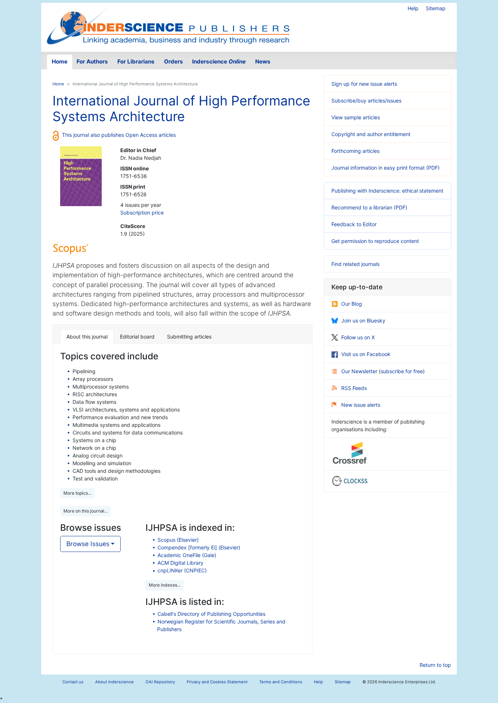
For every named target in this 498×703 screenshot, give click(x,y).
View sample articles (355, 117)
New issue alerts (360, 405)
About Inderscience (114, 681)
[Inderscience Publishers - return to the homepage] (168, 24)
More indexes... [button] (164, 585)
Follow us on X (358, 337)
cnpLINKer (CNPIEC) (182, 570)
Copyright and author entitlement (371, 134)
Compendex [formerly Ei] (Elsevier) (198, 547)
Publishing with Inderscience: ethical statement (387, 191)
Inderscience (219, 61)
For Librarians (136, 61)
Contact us (72, 681)
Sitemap (436, 8)
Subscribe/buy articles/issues (366, 100)
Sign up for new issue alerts (364, 84)
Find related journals (355, 264)
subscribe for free (402, 371)
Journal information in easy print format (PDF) (385, 168)
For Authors (92, 61)
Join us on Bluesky (363, 320)
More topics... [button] (77, 493)
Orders (173, 61)
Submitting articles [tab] (189, 336)
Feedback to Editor (354, 224)
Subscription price (142, 212)
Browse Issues (87, 544)
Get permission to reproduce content (375, 241)
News (263, 61)
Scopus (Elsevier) (178, 540)
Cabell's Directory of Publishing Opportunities (211, 614)
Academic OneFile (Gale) (186, 555)
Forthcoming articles (355, 151)
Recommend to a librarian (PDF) (369, 207)
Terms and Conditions (280, 681)
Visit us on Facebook (365, 354)
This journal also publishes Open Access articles (119, 135)
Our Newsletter (360, 371)
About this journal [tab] (87, 336)
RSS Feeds (354, 388)
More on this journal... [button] (85, 511)
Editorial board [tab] (137, 336)
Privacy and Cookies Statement (217, 681)
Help (413, 8)
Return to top (435, 665)
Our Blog (351, 304)
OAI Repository (160, 681)
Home (59, 61)
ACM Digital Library (180, 563)
